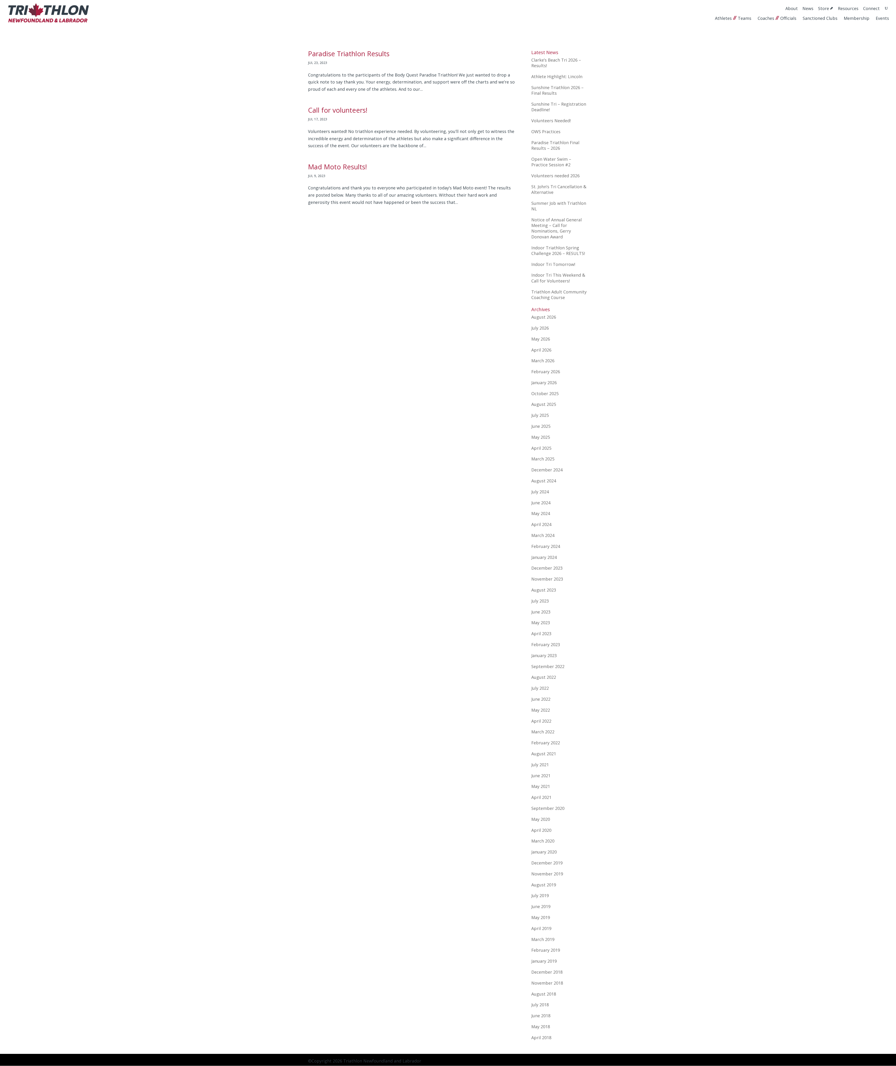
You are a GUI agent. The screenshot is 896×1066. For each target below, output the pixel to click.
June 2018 (540, 1015)
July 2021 (540, 764)
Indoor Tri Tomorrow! (553, 264)
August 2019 (543, 885)
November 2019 (547, 874)
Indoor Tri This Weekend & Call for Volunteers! (558, 277)
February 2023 (545, 644)
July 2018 (540, 1004)
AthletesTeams (733, 18)
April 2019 (541, 928)
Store (823, 8)
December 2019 (547, 863)
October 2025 (545, 393)
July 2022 (540, 688)
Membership (856, 18)
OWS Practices (545, 131)
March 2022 (542, 732)
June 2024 (540, 502)
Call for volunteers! (337, 110)
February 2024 (545, 546)
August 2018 (543, 994)
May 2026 (540, 339)
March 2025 (542, 459)
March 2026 (542, 360)
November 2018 (547, 983)
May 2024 (540, 513)
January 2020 (544, 852)
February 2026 (545, 371)
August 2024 (543, 481)
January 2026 (544, 382)
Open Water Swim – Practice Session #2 (551, 161)
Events (882, 18)
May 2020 (540, 819)
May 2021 (540, 786)
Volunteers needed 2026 (555, 175)
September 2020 (547, 808)
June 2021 (540, 775)
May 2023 (540, 622)
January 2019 (544, 961)
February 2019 (545, 950)
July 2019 (540, 895)
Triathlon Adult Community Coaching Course (559, 294)
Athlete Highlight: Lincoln (556, 76)
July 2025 (540, 415)
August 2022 (543, 677)
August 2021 (543, 753)
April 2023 (541, 633)
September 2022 (547, 666)
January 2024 (544, 557)
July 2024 (540, 492)
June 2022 (540, 699)
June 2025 (540, 426)
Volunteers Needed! (551, 120)
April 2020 (541, 830)
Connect (871, 8)
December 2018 (547, 972)
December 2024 (547, 470)
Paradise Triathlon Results (348, 53)
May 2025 (540, 437)
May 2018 (540, 1026)
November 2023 (547, 579)
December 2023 (547, 568)
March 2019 (542, 939)
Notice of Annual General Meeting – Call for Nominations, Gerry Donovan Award (556, 228)
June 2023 (540, 612)
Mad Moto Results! (337, 166)
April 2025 (541, 448)
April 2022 (541, 721)
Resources (848, 8)
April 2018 (541, 1037)
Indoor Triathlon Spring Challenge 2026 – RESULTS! (558, 250)
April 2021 (541, 797)
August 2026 (543, 317)
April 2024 (541, 524)
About (791, 8)
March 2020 (542, 841)
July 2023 (540, 601)
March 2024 (542, 535)
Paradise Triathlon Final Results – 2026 (555, 145)
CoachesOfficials (777, 18)
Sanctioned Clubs (820, 18)
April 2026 (541, 350)
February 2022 (545, 743)
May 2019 (540, 917)
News (807, 8)
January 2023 (544, 655)
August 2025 (543, 404)
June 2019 (540, 906)
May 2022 (540, 710)
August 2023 (543, 590)
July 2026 (540, 328)
